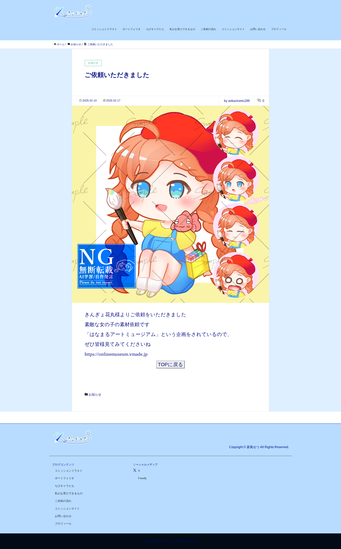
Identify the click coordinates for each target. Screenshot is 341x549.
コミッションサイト (233, 29)
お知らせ (95, 394)
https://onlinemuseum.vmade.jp (116, 354)
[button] (170, 364)
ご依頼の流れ (208, 29)
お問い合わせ (258, 29)
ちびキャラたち (155, 29)
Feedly (142, 478)
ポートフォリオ (132, 29)
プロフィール (279, 29)
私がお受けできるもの (182, 29)
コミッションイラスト (104, 29)
